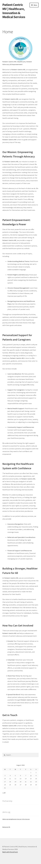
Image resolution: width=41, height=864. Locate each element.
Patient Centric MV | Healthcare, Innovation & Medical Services (13, 11)
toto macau (26, 819)
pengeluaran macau (15, 819)
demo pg (5, 819)
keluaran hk (6, 827)
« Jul (3, 793)
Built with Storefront (10, 852)
